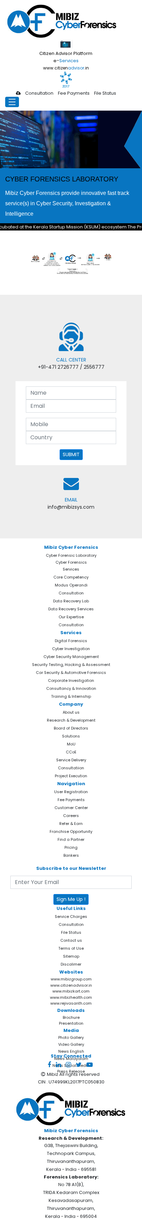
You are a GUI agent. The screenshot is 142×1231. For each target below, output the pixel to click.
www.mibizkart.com (71, 991)
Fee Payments (74, 93)
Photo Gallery (71, 1037)
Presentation (71, 1023)
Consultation (39, 93)
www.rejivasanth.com (71, 1003)
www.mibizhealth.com (71, 997)
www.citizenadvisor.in (71, 985)
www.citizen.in (66, 68)
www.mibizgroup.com (71, 979)
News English (71, 1051)
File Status (105, 93)
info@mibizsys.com (71, 507)
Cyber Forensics (71, 562)
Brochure (71, 1017)
